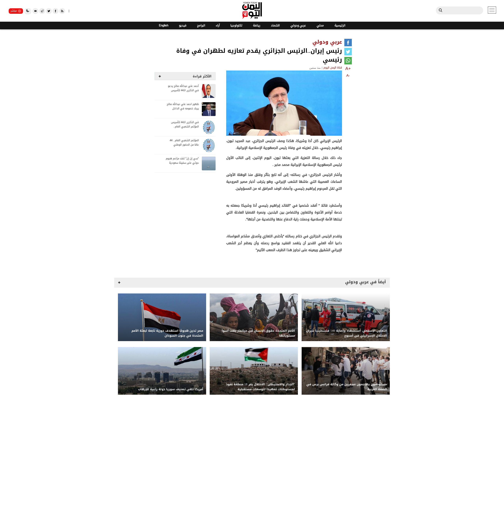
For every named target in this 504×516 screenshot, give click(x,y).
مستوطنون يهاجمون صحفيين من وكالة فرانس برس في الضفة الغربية (346, 387)
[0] (348, 43)
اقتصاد (275, 25)
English (163, 25)
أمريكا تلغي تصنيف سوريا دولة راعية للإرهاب (170, 389)
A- (348, 75)
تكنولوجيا (236, 25)
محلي (320, 25)
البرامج (201, 25)
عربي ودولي (298, 25)
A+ (348, 68)
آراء (218, 25)
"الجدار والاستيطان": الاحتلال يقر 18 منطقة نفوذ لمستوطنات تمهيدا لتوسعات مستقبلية (260, 387)
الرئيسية (339, 25)
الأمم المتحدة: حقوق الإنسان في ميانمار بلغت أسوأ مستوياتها (258, 333)
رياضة (256, 25)
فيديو (182, 25)
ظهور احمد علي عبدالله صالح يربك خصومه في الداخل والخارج (183, 108)
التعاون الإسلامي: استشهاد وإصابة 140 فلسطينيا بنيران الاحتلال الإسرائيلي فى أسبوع (346, 333)
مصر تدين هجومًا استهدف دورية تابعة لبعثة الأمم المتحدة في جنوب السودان (167, 333)
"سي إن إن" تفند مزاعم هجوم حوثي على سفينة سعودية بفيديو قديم (182, 163)
